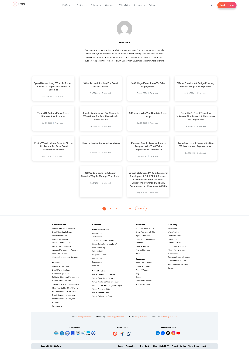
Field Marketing (98, 248)
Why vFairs (124, 5)
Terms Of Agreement (197, 346)
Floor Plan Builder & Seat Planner (65, 288)
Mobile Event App (59, 236)
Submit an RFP (174, 254)
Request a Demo (174, 236)
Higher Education (143, 236)
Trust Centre (145, 346)
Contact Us (172, 239)
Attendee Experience (61, 273)
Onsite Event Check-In (61, 243)
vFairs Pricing (173, 232)
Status (120, 346)
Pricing (152, 5)
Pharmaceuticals (142, 246)
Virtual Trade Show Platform (103, 278)
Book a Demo (227, 5)
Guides (138, 277)
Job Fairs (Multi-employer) (103, 240)
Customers (110, 5)
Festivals (95, 266)
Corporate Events (99, 255)
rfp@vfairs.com (141, 317)
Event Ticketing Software (62, 232)
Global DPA (164, 346)
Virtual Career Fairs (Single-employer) (107, 285)
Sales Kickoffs (97, 251)
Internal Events (98, 258)
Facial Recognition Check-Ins (64, 291)
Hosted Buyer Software (61, 281)
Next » (141, 208)
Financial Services (143, 250)
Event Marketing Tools (61, 270)
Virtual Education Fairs (101, 289)
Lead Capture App (59, 254)
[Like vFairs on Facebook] (158, 332)
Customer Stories (143, 266)
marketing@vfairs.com (116, 317)
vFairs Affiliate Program (177, 261)
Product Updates (142, 270)
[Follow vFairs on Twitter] (168, 332)
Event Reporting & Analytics (63, 299)
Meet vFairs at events (176, 250)
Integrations (57, 306)
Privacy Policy (131, 346)
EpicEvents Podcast (143, 281)
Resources (138, 5)
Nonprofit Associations (145, 228)
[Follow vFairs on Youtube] (178, 332)
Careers (171, 268)
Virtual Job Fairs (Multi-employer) (105, 282)
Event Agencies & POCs (145, 232)
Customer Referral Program (179, 257)
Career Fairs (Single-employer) (104, 244)
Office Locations (174, 243)
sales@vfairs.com (85, 317)
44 (130, 208)
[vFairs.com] (18, 4)
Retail (138, 254)
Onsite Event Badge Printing (63, 239)
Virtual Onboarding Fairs (102, 296)
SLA (155, 346)
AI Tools (55, 302)
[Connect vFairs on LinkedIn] (163, 332)
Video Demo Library (143, 263)
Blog (137, 273)
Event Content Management (63, 295)
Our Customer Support (177, 246)
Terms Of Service (179, 346)
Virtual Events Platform (61, 246)
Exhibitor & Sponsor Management (65, 277)
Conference (97, 233)
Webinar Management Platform (65, 250)
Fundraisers (97, 262)
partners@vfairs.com (169, 317)
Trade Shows (97, 237)
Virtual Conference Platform (103, 275)
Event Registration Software (63, 228)
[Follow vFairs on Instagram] (173, 332)
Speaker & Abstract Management (65, 284)
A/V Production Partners (178, 264)
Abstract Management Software (65, 257)
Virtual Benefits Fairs (100, 293)
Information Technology (145, 239)
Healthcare (140, 243)
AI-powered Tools (143, 284)
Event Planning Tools (60, 266)
